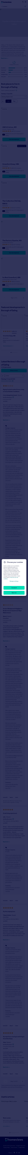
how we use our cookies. (11, 578)
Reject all (14, 592)
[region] (14, 577)
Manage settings (14, 581)
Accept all (14, 588)
